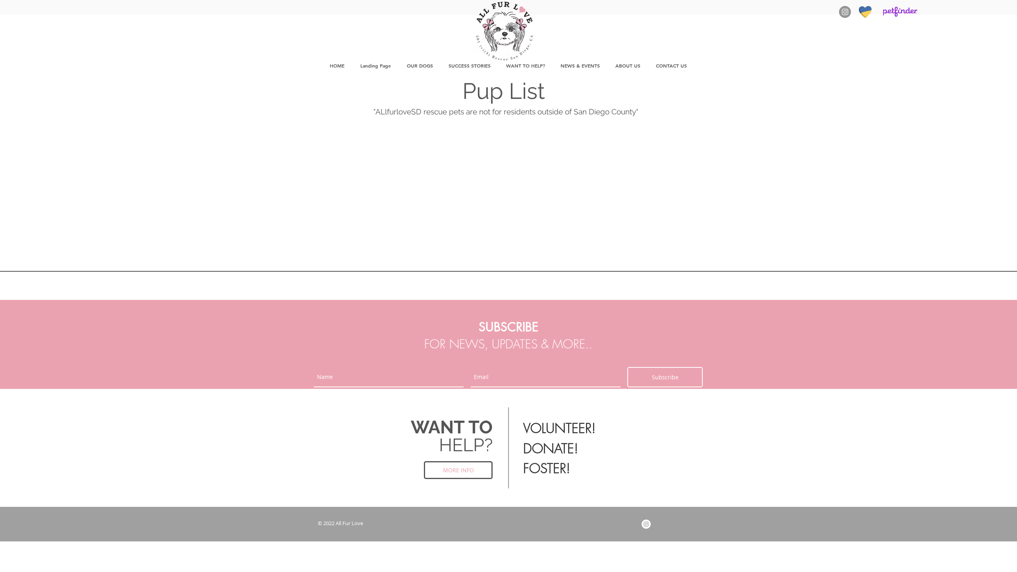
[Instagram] (845, 12)
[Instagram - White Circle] (646, 524)
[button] (420, 66)
